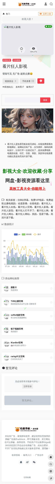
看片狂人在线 (8, 206)
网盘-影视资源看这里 (27, 180)
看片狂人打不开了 (25, 210)
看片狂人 (46, 203)
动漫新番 (22, 203)
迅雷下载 (43, 214)
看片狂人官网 (25, 206)
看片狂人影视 (41, 206)
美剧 (34, 214)
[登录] (45, 4)
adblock (21, 439)
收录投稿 (16, 455)
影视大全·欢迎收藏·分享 (28, 171)
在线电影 (34, 203)
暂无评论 (11, 368)
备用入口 (27, 455)
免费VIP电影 (37, 199)
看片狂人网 (42, 210)
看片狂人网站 (23, 214)
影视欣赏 (6, 60)
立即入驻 (47, 13)
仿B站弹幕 (23, 199)
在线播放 (16, 60)
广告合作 (39, 455)
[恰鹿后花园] (27, 4)
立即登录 (27, 386)
